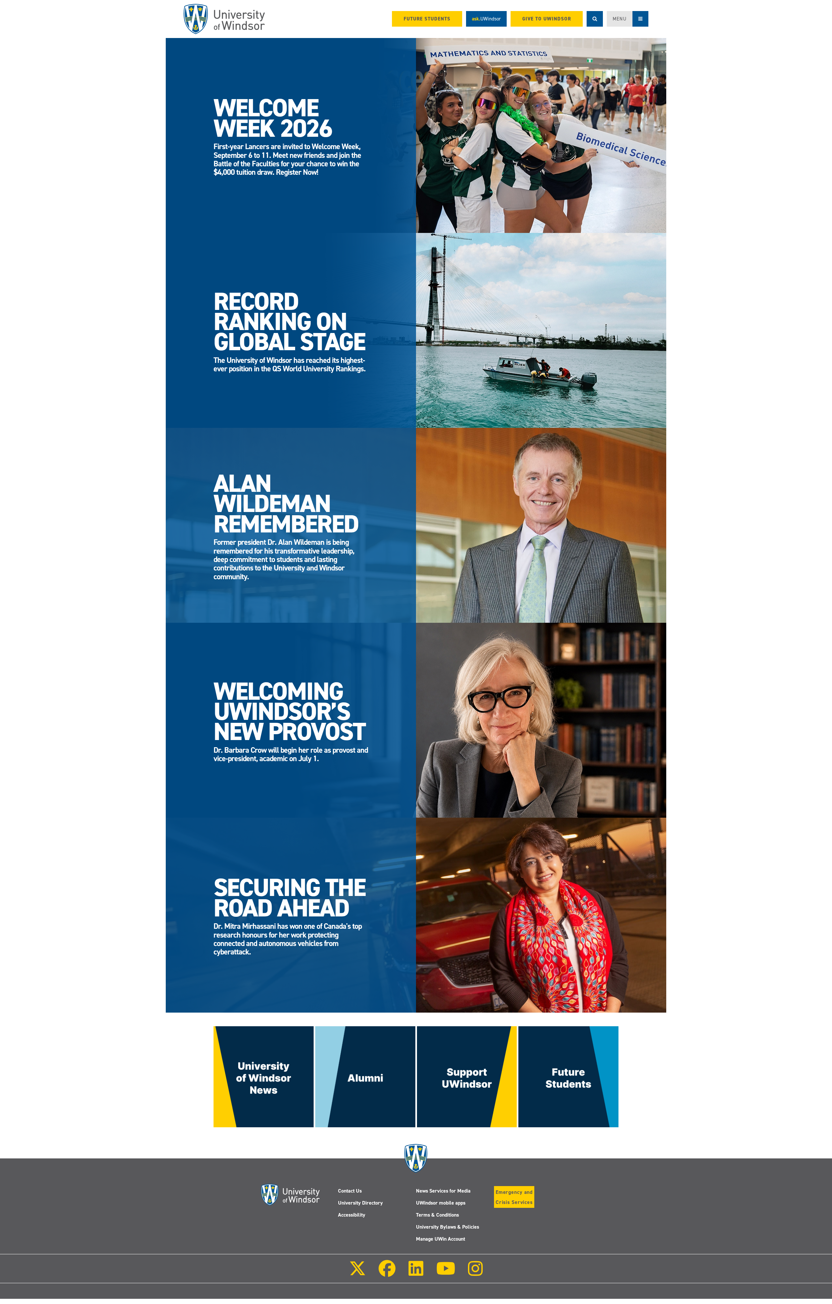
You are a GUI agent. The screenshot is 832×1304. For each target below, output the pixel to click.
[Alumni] (365, 1076)
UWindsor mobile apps (440, 1202)
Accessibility (351, 1214)
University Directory (360, 1202)
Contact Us (350, 1190)
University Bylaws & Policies (447, 1226)
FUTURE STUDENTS (427, 19)
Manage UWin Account (440, 1238)
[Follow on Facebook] (387, 1273)
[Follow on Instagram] (475, 1273)
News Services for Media (443, 1190)
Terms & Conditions (437, 1214)
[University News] (264, 1076)
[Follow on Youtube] (445, 1273)
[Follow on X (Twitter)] (357, 1273)
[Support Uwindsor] (467, 1076)
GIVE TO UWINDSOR (546, 19)
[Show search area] (595, 19)
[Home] (224, 19)
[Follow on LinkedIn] (415, 1273)
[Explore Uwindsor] (568, 1076)
